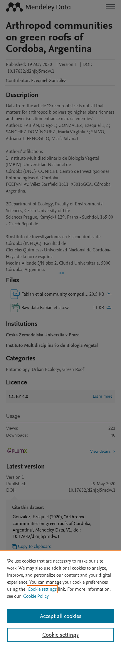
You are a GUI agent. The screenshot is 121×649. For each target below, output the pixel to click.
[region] (60, 599)
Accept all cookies (60, 616)
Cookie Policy (36, 596)
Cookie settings (42, 589)
